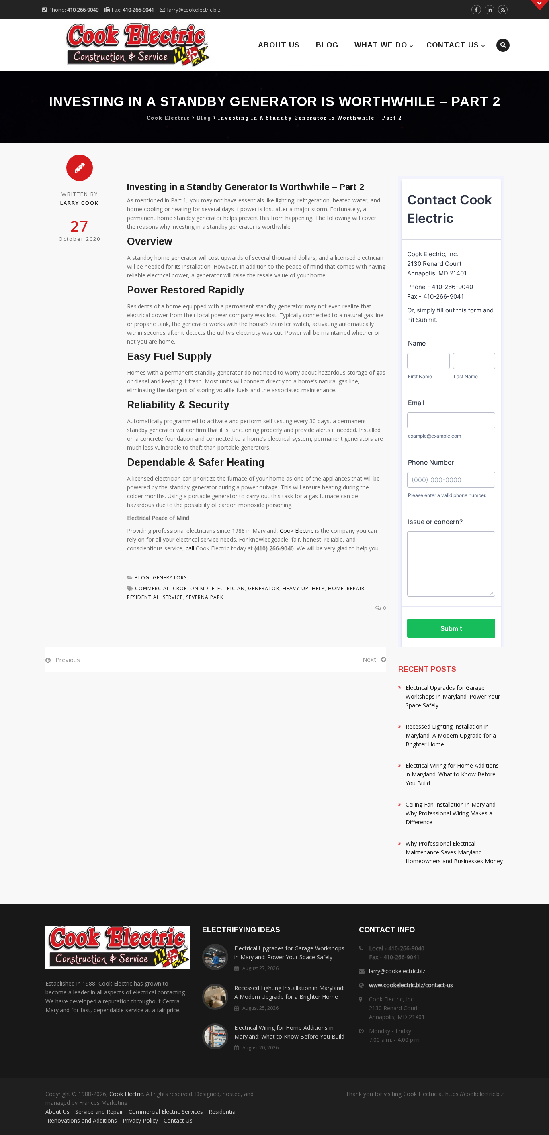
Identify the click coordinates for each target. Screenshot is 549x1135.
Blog (327, 45)
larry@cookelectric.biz (194, 9)
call (190, 548)
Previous (67, 660)
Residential (223, 1111)
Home (336, 588)
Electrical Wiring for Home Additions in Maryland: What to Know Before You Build (452, 774)
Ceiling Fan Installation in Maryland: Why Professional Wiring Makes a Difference (451, 813)
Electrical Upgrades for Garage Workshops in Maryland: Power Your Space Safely (453, 696)
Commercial (152, 588)
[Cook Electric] (126, 45)
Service (173, 597)
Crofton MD (191, 588)
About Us (279, 45)
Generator (263, 588)
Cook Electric (296, 530)
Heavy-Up (296, 588)
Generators (170, 577)
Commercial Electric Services (166, 1111)
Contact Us (452, 45)
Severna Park (204, 597)
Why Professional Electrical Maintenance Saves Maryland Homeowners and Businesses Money (454, 852)
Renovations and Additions (82, 1120)
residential (143, 597)
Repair (356, 588)
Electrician (228, 588)
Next (369, 659)
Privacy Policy (140, 1120)
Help (318, 588)
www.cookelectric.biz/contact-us (411, 985)
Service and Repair (99, 1111)
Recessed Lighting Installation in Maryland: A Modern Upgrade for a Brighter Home (451, 735)
